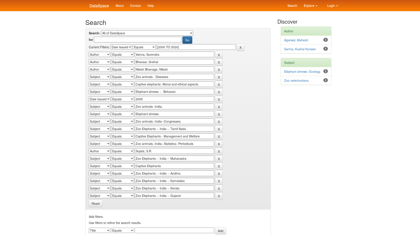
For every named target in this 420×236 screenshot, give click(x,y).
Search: (94, 33)
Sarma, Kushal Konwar (300, 49)
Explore (309, 5)
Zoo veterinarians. (296, 80)
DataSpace (98, 5)
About (120, 5)
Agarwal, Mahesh (296, 40)
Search (292, 5)
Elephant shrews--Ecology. (302, 71)
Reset (96, 203)
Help (150, 5)
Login (331, 5)
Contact (135, 5)
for (91, 39)
